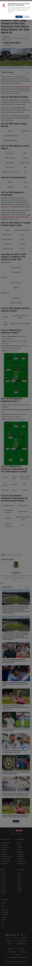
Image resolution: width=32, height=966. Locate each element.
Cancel (26, 16)
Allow (19, 16)
